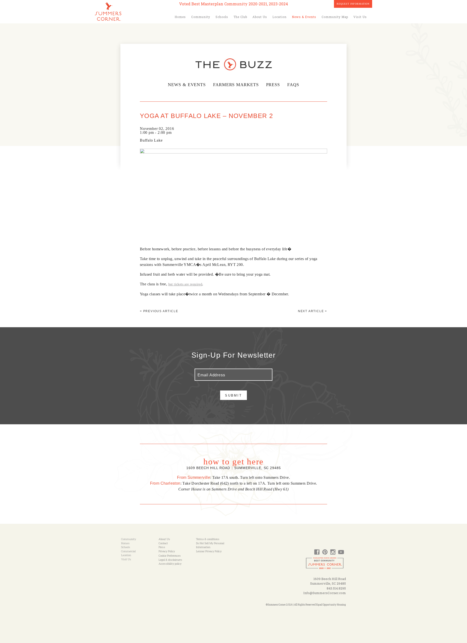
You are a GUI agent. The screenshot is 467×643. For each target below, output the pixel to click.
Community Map (335, 16)
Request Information (353, 3)
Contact (163, 543)
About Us (259, 16)
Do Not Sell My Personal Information (210, 545)
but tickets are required (185, 284)
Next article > (312, 311)
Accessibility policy (170, 563)
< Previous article (159, 311)
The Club (240, 16)
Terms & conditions (207, 539)
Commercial (128, 551)
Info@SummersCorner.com (324, 593)
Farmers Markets (236, 84)
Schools (222, 16)
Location (279, 16)
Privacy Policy (167, 551)
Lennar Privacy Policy (209, 551)
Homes (180, 16)
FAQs (293, 84)
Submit (233, 395)
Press (273, 84)
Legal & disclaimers (170, 559)
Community (200, 16)
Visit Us (360, 16)
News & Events (304, 16)
